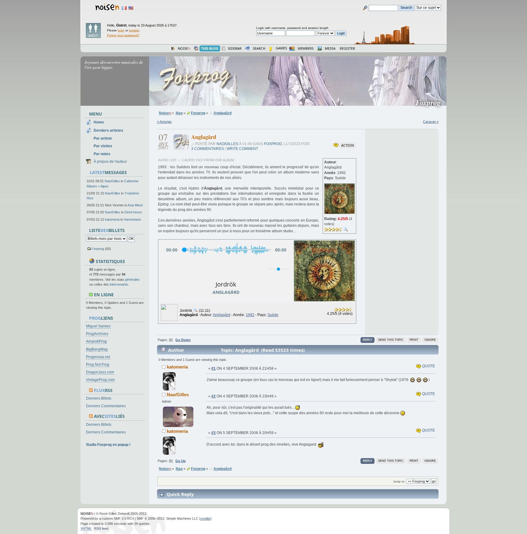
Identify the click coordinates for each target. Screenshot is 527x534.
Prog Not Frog (97, 364)
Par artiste (103, 138)
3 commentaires (207, 149)
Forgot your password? (123, 35)
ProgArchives (97, 334)
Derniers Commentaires (106, 406)
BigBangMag (97, 349)
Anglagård (221, 315)
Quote (428, 366)
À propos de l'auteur (110, 161)
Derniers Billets (98, 398)
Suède (272, 315)
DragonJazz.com (100, 372)
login (121, 30)
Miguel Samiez (98, 326)
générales (132, 279)
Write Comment (242, 149)
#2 (213, 396)
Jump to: (399, 481)
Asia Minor (135, 205)
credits (205, 518)
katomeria (112, 219)
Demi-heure (133, 212)
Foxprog (97, 249)
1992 (250, 315)
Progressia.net (98, 357)
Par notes (102, 154)
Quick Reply (180, 494)
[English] (130, 8)
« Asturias (164, 121)
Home (99, 122)
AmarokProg (96, 341)
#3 (213, 433)
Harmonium (132, 219)
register (134, 30)
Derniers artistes (108, 130)
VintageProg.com (100, 380)
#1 (213, 368)
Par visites (103, 146)
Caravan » (431, 121)
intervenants (119, 284)
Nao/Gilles (112, 181)
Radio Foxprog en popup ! (108, 445)
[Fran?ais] (124, 8)
